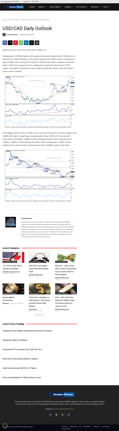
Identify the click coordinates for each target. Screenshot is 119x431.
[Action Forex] (13, 7)
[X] (37, 1)
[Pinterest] (15, 42)
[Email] (31, 42)
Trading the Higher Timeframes (15, 340)
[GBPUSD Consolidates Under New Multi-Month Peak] (40, 257)
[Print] (37, 42)
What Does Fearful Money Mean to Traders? (20, 359)
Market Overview (34, 293)
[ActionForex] (4, 34)
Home (5, 20)
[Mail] (56, 415)
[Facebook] (32, 1)
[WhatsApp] (21, 42)
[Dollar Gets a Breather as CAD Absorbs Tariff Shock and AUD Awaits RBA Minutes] (40, 288)
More (44, 50)
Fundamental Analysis (9, 262)
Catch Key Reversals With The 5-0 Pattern (20, 368)
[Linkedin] (26, 42)
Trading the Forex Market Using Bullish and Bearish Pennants (27, 331)
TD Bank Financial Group (11, 272)
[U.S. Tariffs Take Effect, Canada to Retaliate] (13, 257)
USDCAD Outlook (27, 20)
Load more (39, 315)
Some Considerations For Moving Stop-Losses (22, 377)
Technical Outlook (14, 20)
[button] (5, 426)
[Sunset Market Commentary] (13, 288)
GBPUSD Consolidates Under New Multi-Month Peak (38, 269)
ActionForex (13, 34)
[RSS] (35, 1)
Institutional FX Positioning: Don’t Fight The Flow (22, 349)
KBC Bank (6, 303)
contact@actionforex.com (64, 409)
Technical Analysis (35, 262)
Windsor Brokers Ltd (36, 275)
